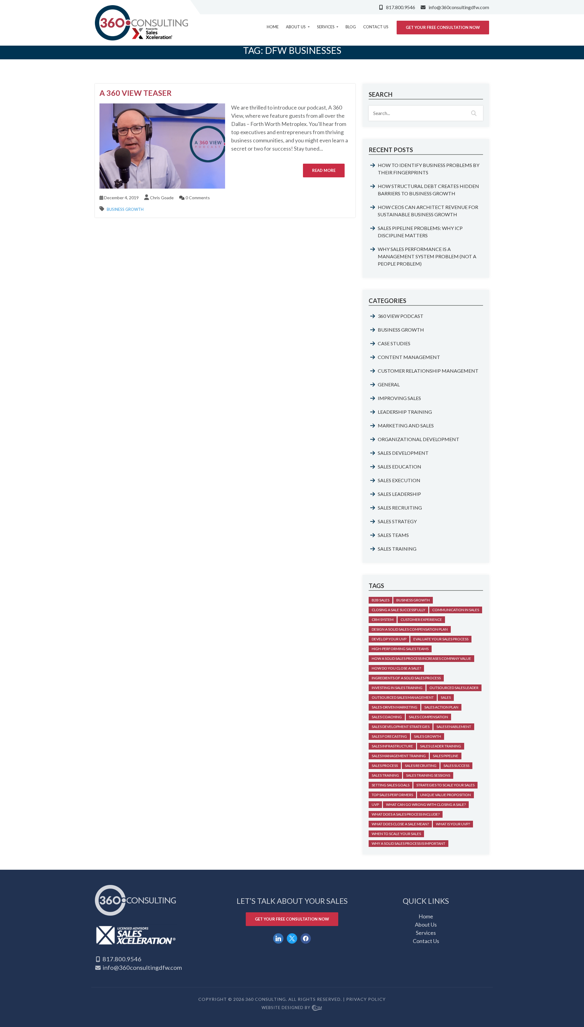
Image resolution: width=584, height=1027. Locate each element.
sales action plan (441, 707)
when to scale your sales (396, 833)
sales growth (427, 736)
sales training (385, 775)
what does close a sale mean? (400, 824)
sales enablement (453, 726)
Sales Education (399, 466)
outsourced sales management (403, 697)
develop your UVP (389, 639)
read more (323, 170)
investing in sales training (397, 687)
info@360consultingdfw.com (459, 7)
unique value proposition (445, 794)
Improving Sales (399, 398)
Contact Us (375, 26)
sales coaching (387, 717)
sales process (385, 765)
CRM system (383, 619)
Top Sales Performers (392, 794)
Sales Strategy (397, 521)
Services (326, 26)
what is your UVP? (453, 824)
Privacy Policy (366, 999)
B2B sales (380, 600)
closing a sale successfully (398, 609)
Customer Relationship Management (428, 371)
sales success (456, 765)
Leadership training (405, 412)
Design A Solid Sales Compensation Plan (410, 629)
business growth (413, 600)
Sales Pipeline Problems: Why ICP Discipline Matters (420, 231)
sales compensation (428, 717)
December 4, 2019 (121, 197)
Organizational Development (418, 439)
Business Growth (125, 209)
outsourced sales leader (453, 687)
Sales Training (397, 549)
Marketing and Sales (406, 425)
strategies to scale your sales (445, 785)
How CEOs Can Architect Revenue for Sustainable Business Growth (428, 210)
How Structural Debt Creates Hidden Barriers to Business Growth (428, 189)
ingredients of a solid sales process (406, 678)
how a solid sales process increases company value (421, 658)
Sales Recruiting (400, 507)
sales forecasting (389, 736)
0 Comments (197, 197)
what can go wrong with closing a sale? (426, 804)
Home (273, 26)
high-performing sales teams (400, 648)
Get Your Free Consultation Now (443, 27)
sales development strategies (400, 726)
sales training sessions (428, 775)
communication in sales (455, 609)
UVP (375, 804)
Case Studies (394, 343)
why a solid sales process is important (408, 843)
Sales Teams (393, 535)
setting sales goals (390, 785)
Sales (446, 697)
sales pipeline (445, 756)
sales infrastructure (392, 746)
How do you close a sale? (396, 668)
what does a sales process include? (406, 814)
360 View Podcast (400, 316)
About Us (296, 26)
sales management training (399, 756)
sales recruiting (420, 765)
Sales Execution (399, 480)
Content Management (409, 357)
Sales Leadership (399, 494)
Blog (351, 26)
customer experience (421, 619)
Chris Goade (162, 197)
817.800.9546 (400, 7)
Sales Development (403, 453)
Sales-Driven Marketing (394, 707)
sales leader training (440, 746)
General (389, 384)
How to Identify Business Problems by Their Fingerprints (428, 168)
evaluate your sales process (440, 639)
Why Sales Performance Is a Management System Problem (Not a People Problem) (427, 256)
